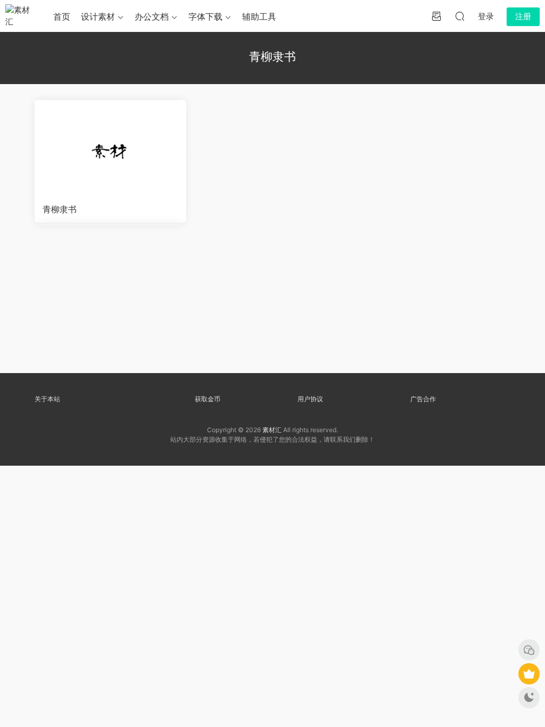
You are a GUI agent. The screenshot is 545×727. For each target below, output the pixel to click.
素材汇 (272, 430)
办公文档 (152, 16)
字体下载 (205, 16)
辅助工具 (259, 16)
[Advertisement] (273, 303)
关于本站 (47, 399)
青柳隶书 (60, 209)
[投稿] (436, 16)
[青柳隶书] (110, 148)
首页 (61, 16)
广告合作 (423, 399)
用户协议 (310, 399)
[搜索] (460, 16)
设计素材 (98, 16)
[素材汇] (21, 16)
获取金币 (207, 399)
